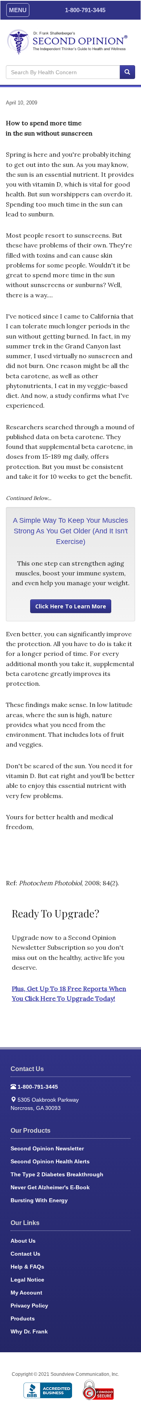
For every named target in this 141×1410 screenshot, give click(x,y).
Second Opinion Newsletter (47, 1148)
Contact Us (25, 1254)
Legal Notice (27, 1279)
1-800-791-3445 (85, 10)
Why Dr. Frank (29, 1331)
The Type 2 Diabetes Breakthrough (57, 1174)
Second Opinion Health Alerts (50, 1161)
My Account (26, 1292)
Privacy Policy (29, 1305)
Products (23, 1318)
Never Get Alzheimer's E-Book (50, 1187)
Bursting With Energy (39, 1200)
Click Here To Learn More (70, 606)
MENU (18, 10)
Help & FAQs (27, 1267)
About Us (23, 1241)
